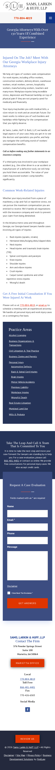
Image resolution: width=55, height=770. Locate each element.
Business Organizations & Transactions (21, 343)
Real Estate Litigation (20, 402)
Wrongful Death (19, 397)
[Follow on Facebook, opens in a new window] (27, 709)
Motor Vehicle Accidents (23, 381)
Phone (11, 533)
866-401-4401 (11, 460)
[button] (50, 18)
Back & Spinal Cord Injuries (24, 371)
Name (10, 506)
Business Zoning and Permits (23, 356)
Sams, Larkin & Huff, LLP (26, 747)
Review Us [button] (27, 738)
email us (43, 305)
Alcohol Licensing (17, 335)
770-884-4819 (23, 18)
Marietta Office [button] (27, 663)
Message (12, 546)
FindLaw (41, 759)
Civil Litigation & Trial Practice (24, 350)
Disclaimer (12, 586)
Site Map (20, 755)
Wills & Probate (17, 414)
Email (11, 520)
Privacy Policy (34, 755)
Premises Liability (19, 387)
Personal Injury (16, 362)
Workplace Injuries (20, 392)
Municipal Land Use (18, 408)
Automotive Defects (21, 366)
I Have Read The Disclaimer (22, 593)
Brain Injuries (17, 376)
